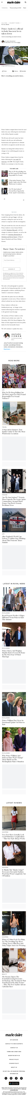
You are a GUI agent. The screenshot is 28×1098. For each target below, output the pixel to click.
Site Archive (14, 1039)
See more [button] (14, 212)
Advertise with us (14, 1055)
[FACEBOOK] (12, 336)
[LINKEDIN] (16, 336)
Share (5, 71)
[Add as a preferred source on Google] (14, 1083)
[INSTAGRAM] (14, 336)
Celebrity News (14, 23)
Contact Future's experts (14, 1043)
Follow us (16, 71)
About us (14, 1067)
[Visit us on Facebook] (16, 1078)
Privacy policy (14, 1059)
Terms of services (19, 273)
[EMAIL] (20, 336)
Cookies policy (14, 1063)
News (19, 42)
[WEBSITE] (18, 336)
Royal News (5, 24)
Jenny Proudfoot (10, 41)
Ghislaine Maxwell (12, 230)
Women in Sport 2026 (15, 8)
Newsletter (24, 71)
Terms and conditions (14, 1051)
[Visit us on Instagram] (11, 1078)
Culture (4, 23)
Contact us (14, 1047)
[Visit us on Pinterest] (21, 1078)
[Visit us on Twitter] (6, 1078)
